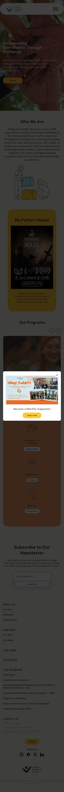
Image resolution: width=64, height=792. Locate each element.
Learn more (32, 415)
